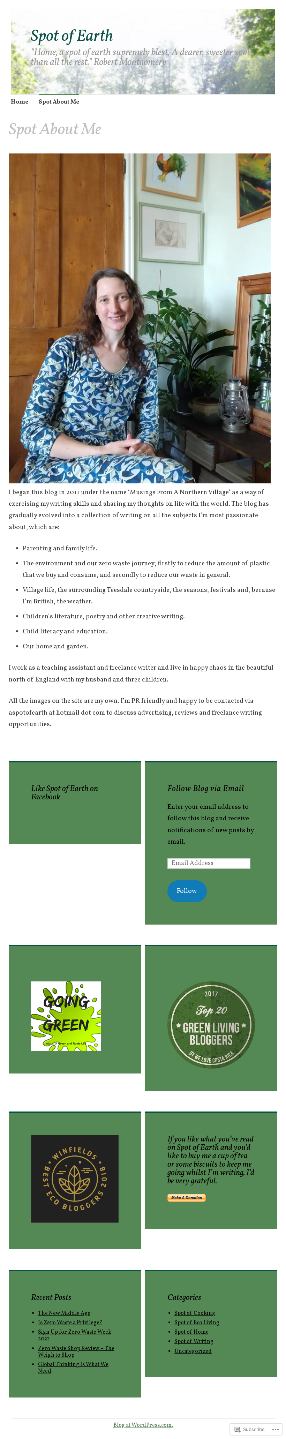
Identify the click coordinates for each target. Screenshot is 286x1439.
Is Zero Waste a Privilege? (70, 1323)
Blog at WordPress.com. (143, 1425)
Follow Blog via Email (205, 788)
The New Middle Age (64, 1313)
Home (19, 102)
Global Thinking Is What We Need (73, 1368)
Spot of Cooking (194, 1313)
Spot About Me (59, 102)
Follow (187, 891)
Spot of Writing (193, 1342)
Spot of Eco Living (196, 1323)
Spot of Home (191, 1332)
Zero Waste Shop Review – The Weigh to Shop (76, 1352)
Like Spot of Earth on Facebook (64, 793)
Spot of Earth (72, 36)
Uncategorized (193, 1351)
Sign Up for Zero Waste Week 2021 (74, 1335)
